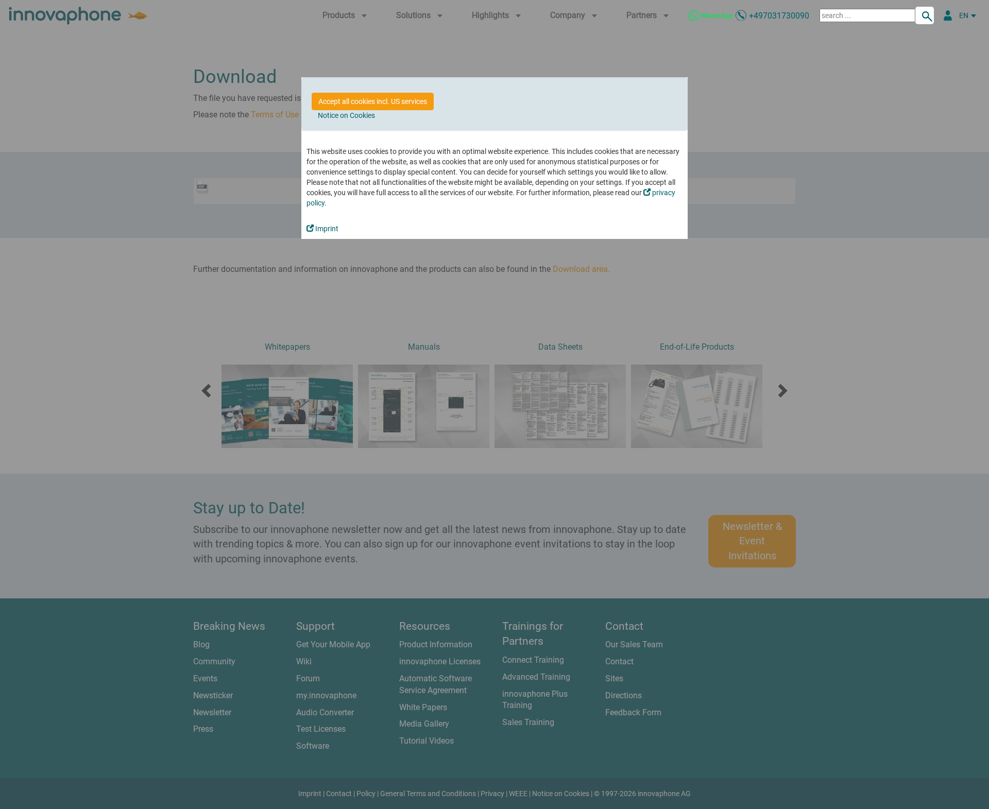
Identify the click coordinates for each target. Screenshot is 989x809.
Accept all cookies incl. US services (372, 101)
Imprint (326, 229)
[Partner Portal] (948, 15)
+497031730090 (779, 16)
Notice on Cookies (346, 115)
